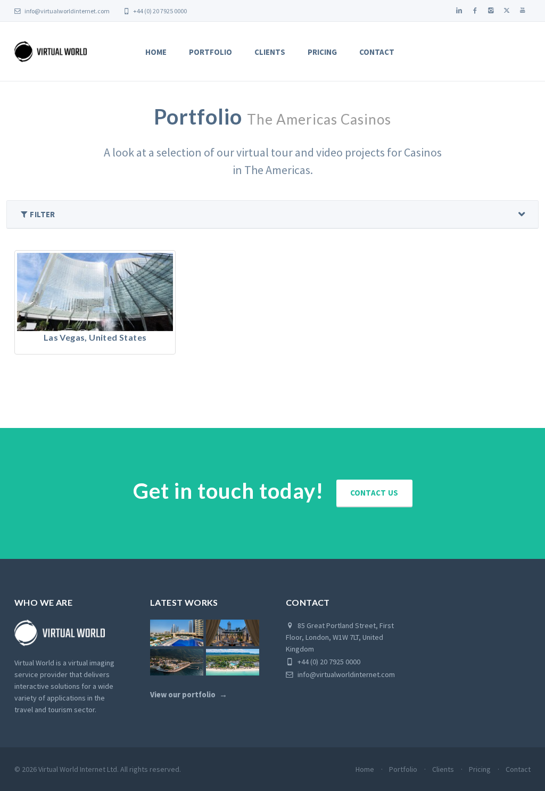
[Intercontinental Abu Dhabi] (176, 633)
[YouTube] (523, 10)
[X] (507, 10)
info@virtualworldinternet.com (67, 11)
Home (156, 52)
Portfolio (210, 52)
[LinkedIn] (459, 10)
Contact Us (374, 493)
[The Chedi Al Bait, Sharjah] (232, 633)
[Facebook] (475, 10)
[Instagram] (491, 10)
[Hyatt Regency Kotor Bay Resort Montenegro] (176, 662)
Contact (376, 52)
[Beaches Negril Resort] (232, 662)
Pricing (322, 52)
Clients (269, 52)
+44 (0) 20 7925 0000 (159, 11)
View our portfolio (183, 694)
